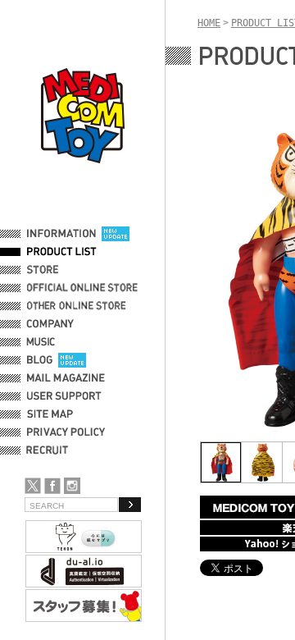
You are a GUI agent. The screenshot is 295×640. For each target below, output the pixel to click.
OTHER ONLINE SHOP (78, 306)
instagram (72, 486)
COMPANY (50, 324)
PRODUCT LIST (62, 252)
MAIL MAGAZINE (66, 378)
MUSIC (43, 342)
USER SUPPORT (64, 396)
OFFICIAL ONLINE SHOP (84, 288)
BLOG (39, 360)
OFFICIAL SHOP (63, 270)
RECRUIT (50, 450)
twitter (33, 486)
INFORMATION (61, 233)
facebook (52, 486)
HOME (208, 23)
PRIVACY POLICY (66, 432)
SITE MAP (50, 414)
